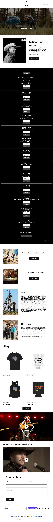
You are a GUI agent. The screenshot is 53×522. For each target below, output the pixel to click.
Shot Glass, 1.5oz (30, 374)
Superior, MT (26, 82)
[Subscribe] (25, 508)
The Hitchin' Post (26, 164)
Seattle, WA (26, 209)
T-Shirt (4, 374)
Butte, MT (26, 163)
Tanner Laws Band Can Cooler (33, 402)
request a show (26, 235)
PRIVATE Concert (26, 95)
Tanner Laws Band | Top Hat (26, 222)
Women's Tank (6, 402)
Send (10, 499)
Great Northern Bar (26, 118)
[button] (2, 4)
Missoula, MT (26, 93)
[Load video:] (26, 426)
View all (26, 408)
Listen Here (34, 258)
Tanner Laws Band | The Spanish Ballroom (26, 199)
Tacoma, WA (26, 198)
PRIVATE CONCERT (26, 83)
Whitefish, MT (26, 117)
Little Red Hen (26, 211)
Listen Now (34, 58)
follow (26, 73)
